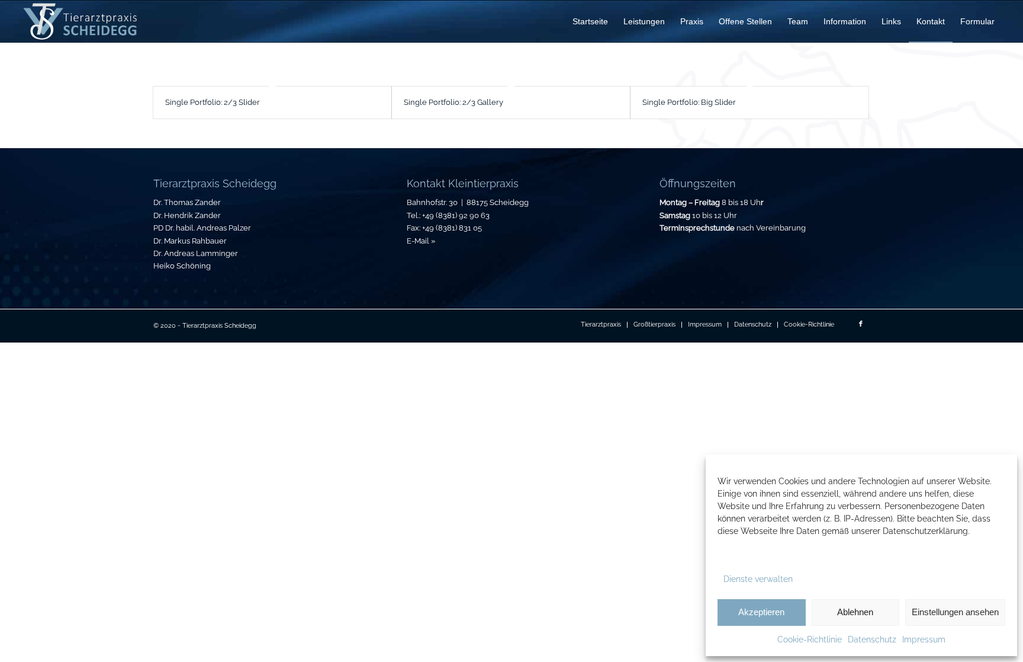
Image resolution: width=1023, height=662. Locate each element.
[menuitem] (590, 21)
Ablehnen (855, 612)
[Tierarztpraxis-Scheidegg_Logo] (80, 21)
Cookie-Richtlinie (809, 639)
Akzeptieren (761, 612)
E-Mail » (421, 240)
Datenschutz (872, 639)
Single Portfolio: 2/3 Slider (212, 102)
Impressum (923, 639)
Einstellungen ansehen (955, 612)
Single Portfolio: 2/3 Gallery (453, 102)
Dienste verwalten (758, 579)
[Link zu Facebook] (861, 324)
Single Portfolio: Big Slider (689, 102)
